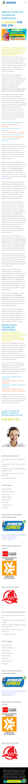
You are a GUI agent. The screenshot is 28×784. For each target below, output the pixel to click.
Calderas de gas (6, 494)
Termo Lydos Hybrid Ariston (9, 478)
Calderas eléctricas (6, 499)
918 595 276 (12, 24)
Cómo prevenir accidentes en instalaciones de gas (13, 460)
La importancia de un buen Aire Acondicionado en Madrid (13, 465)
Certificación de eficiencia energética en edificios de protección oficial (14, 469)
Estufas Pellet (5, 502)
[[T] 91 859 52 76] (24, 781)
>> (23, 122)
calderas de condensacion (8, 491)
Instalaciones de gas (7, 505)
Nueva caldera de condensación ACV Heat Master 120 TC (12, 474)
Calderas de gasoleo (7, 497)
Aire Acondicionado (6, 489)
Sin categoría (5, 507)
